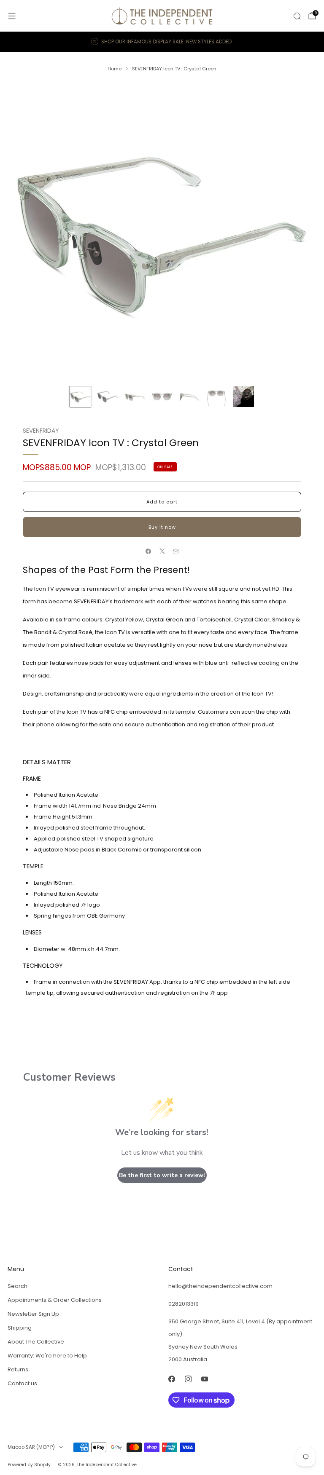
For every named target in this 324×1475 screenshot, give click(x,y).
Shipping (20, 1328)
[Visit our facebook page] (171, 1379)
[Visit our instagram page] (188, 1379)
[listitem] (162, 42)
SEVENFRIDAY (41, 431)
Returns (18, 1369)
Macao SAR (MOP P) (31, 1447)
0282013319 (183, 1304)
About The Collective (36, 1342)
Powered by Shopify (29, 1465)
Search (17, 1286)
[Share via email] (176, 551)
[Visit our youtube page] (204, 1379)
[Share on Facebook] (148, 551)
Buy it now (162, 527)
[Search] (297, 16)
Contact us (22, 1383)
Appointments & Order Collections (55, 1300)
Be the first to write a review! (162, 1175)
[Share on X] (162, 551)
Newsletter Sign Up (33, 1314)
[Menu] (12, 16)
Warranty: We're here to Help (47, 1356)
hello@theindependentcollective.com (220, 1286)
